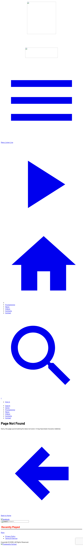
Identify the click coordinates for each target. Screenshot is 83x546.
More (2, 532)
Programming (10, 305)
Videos (7, 309)
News (7, 307)
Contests (8, 311)
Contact (8, 313)
